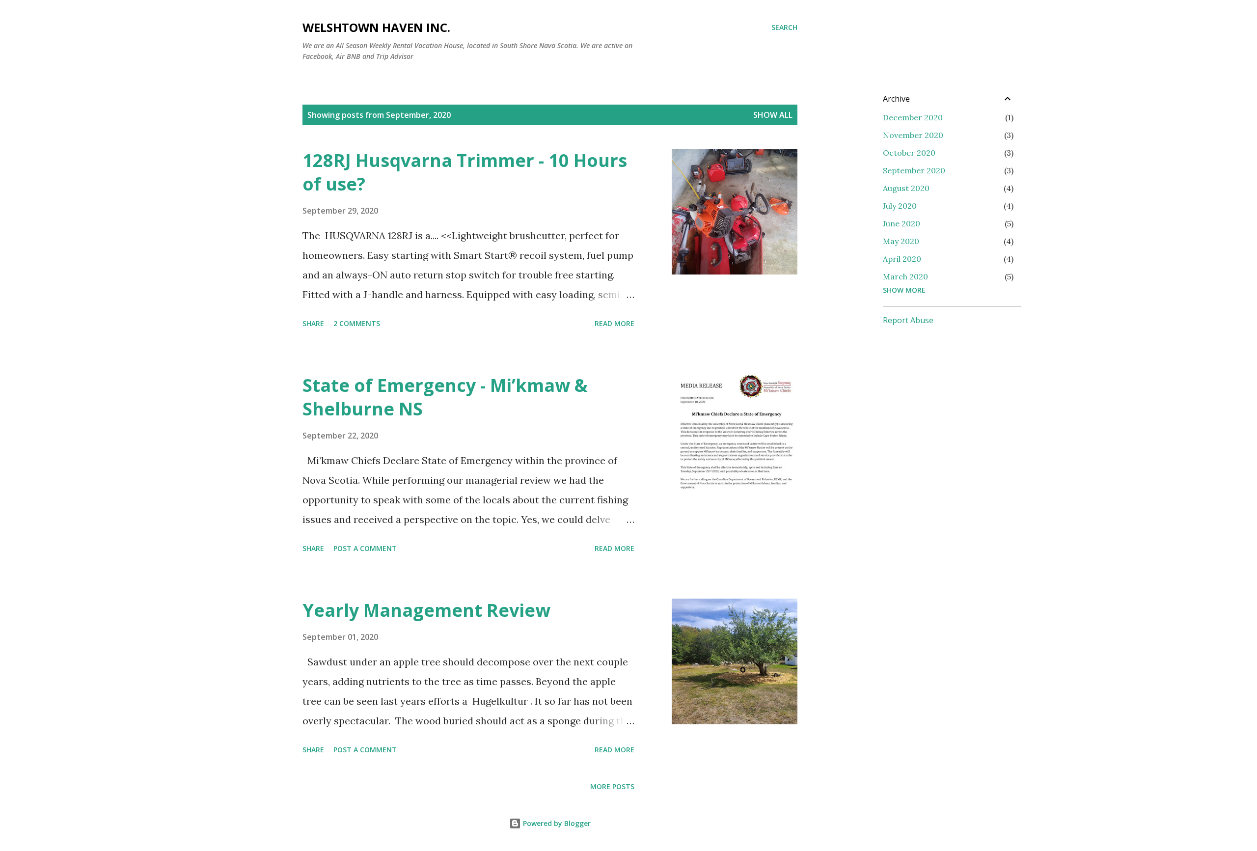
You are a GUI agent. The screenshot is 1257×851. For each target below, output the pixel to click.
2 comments (356, 323)
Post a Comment (365, 548)
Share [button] (313, 323)
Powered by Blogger (556, 823)
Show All (772, 115)
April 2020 (902, 259)
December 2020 (913, 117)
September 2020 (914, 170)
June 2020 (901, 223)
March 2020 (905, 276)
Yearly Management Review (426, 610)
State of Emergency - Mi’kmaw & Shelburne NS (445, 397)
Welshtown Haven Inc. (376, 27)
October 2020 (909, 153)
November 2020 (913, 135)
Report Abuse (908, 320)
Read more (614, 323)
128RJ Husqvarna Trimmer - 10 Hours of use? (464, 172)
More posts (612, 786)
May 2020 (901, 241)
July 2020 (900, 206)
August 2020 (906, 188)
